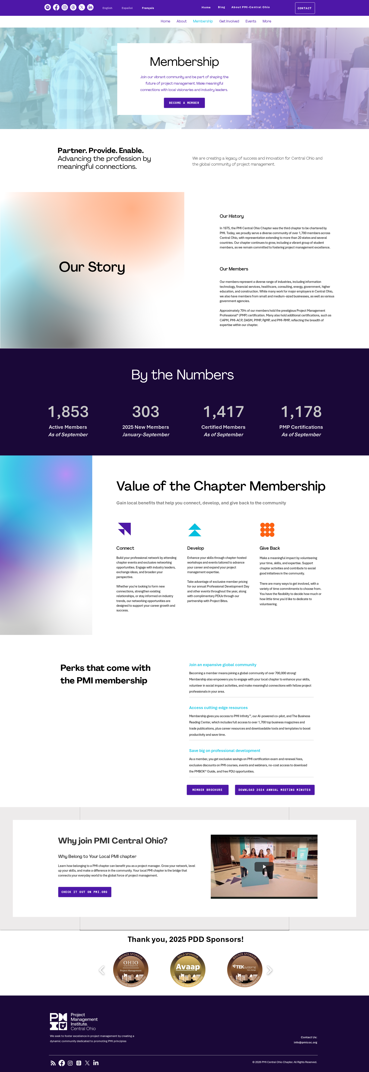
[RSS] (53, 1063)
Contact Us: (309, 1037)
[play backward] (102, 970)
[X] (82, 7)
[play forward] (269, 970)
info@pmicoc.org (305, 1042)
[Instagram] (65, 7)
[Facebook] (56, 7)
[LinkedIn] (90, 7)
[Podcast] (47, 7)
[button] (130, 970)
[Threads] (73, 7)
